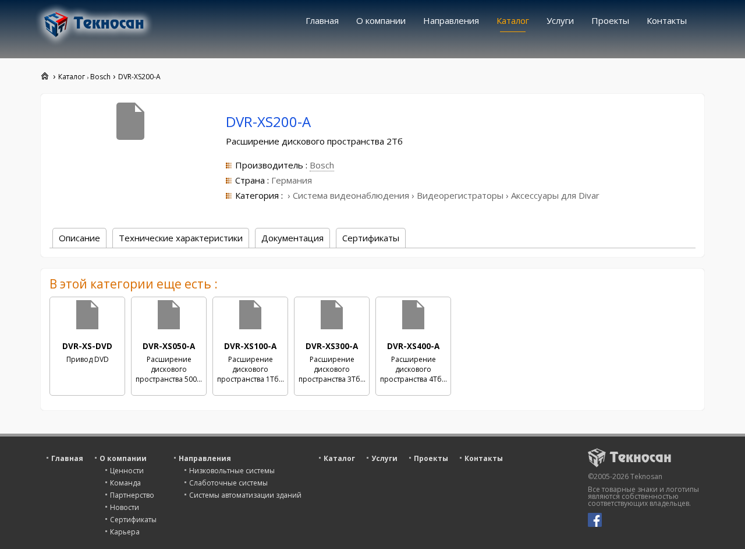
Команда (125, 483)
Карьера (125, 532)
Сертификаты (133, 520)
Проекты (610, 20)
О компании (381, 20)
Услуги (560, 20)
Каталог (512, 20)
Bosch (322, 165)
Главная (322, 20)
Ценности (127, 471)
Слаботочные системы (228, 483)
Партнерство (132, 495)
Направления (451, 20)
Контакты (667, 20)
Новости (124, 507)
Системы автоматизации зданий (245, 495)
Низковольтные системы (232, 471)
